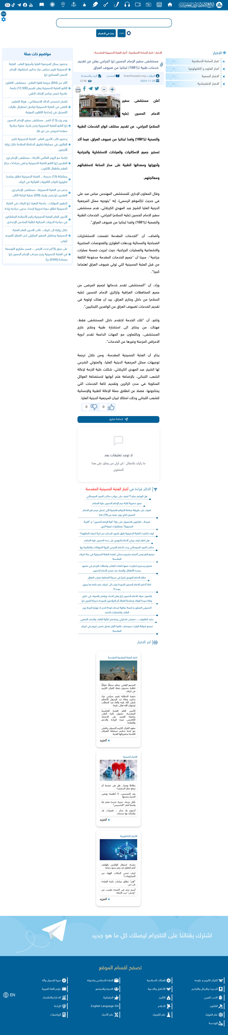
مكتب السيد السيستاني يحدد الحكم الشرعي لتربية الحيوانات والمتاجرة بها (117, 547)
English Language (102, 1006)
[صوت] (127, 5)
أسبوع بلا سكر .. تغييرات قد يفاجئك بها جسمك (118, 812)
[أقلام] (116, 5)
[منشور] (73, 5)
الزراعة (57, 1006)
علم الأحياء (107, 1015)
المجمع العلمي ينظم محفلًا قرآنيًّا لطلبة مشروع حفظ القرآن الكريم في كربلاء (118, 688)
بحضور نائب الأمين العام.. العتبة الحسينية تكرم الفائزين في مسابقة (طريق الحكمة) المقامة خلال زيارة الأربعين (36, 145)
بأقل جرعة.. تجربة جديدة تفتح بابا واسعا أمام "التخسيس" (118, 804)
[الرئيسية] (170, 5)
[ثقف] (52, 5)
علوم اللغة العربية (51, 989)
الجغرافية (108, 997)
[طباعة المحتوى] (78, 89)
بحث (121, 33)
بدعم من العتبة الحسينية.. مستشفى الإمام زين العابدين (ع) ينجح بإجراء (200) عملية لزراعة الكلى (39, 192)
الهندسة (213, 1023)
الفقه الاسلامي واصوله (100, 980)
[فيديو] (138, 5)
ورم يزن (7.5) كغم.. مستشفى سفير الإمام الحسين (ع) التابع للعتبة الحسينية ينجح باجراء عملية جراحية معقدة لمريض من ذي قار (37, 126)
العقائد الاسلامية (156, 980)
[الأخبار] (159, 5)
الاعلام (161, 1006)
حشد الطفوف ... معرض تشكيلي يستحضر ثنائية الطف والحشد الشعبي (116, 619)
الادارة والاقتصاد (52, 997)
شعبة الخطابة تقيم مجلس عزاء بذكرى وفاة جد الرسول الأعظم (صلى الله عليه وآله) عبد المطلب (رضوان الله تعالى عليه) (118, 701)
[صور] (148, 5)
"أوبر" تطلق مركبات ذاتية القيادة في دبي (118, 883)
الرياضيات (55, 1015)
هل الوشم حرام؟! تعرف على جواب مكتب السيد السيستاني (117, 496)
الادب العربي (211, 997)
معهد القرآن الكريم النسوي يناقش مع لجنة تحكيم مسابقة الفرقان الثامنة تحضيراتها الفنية (118, 731)
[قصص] (41, 5)
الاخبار (217, 53)
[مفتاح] (105, 5)
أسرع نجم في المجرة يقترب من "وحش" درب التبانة (118, 891)
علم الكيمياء (159, 1015)
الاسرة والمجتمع (104, 989)
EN (4, 14)
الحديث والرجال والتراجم (205, 989)
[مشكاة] (84, 5)
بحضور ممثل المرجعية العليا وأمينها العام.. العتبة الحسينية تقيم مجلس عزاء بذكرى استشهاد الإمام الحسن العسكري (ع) (38, 69)
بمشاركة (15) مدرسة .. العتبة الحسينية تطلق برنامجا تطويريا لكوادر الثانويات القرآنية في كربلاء (36, 179)
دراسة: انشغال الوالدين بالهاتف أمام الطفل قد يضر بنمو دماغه (118, 866)
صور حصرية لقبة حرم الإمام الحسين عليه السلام (117, 503)
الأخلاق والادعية (156, 989)
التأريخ (162, 997)
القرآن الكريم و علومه (206, 980)
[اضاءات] (63, 5)
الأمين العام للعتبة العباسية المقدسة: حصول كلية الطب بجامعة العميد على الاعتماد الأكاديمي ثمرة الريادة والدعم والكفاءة (118, 716)
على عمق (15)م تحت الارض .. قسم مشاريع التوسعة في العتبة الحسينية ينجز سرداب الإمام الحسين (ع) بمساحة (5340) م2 (36, 254)
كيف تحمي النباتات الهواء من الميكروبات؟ (118, 875)
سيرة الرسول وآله (51, 980)
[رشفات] (95, 5)
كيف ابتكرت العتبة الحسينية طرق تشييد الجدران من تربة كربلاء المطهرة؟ (117, 533)
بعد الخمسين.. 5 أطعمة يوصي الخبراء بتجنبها (118, 795)
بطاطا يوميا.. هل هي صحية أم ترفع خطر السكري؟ (118, 787)
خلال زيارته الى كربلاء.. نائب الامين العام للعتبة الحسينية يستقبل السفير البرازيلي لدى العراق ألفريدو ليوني (36, 236)
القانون (214, 1006)
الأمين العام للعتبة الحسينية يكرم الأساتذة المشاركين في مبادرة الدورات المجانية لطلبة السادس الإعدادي (36, 219)
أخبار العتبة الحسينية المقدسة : (110, 53)
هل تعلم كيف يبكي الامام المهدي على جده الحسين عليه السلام (116, 540)
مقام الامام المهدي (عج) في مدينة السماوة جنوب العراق (117, 577)
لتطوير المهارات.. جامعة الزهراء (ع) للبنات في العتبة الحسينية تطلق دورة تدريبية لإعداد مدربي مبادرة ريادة (36, 206)
